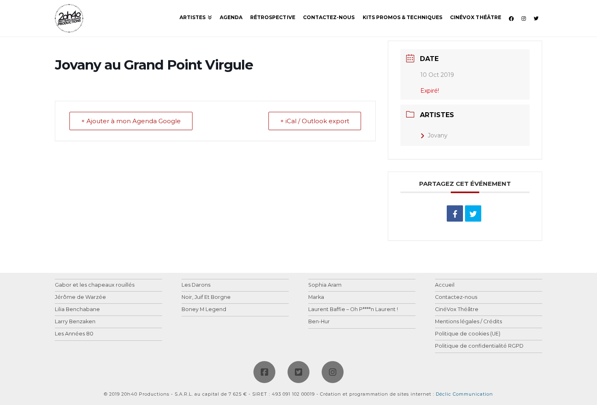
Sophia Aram (325, 285)
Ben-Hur (319, 321)
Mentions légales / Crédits (468, 321)
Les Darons (196, 285)
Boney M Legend (204, 309)
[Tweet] (473, 213)
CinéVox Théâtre (456, 309)
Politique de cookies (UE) (467, 334)
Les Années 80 (74, 334)
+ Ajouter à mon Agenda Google (131, 121)
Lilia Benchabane (77, 309)
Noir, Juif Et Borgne (206, 297)
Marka (316, 297)
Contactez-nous (456, 297)
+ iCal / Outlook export (314, 121)
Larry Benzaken (75, 321)
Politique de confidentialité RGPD (479, 346)
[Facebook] (264, 372)
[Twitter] (298, 372)
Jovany (438, 135)
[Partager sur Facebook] (455, 213)
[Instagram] (333, 372)
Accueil (444, 285)
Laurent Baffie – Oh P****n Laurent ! (353, 309)
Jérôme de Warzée (80, 297)
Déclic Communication (464, 394)
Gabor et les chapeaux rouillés (94, 285)
